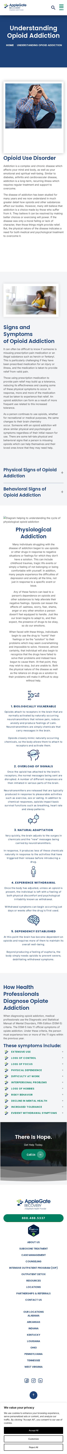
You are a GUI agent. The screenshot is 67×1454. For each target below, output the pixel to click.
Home (10, 45)
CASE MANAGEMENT (33, 1255)
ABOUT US (33, 1242)
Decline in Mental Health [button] (29, 1101)
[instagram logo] (33, 1380)
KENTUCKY (33, 1335)
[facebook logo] (26, 1380)
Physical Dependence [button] (26, 1070)
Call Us (31, 1154)
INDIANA (33, 1328)
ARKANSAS (33, 1322)
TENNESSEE (33, 1360)
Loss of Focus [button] (22, 1064)
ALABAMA (33, 1315)
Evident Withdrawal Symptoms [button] (34, 1113)
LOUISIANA (33, 1341)
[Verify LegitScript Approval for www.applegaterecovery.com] (33, 1236)
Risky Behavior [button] (22, 1095)
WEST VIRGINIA (33, 1367)
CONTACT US (33, 1300)
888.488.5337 (33, 1218)
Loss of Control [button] (23, 1058)
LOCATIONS (33, 1287)
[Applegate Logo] (33, 1205)
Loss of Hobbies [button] (22, 1088)
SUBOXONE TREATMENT (33, 1248)
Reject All (33, 1447)
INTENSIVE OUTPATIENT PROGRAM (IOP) (33, 1268)
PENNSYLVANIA (33, 1354)
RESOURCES (33, 1280)
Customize (33, 1439)
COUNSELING (33, 1261)
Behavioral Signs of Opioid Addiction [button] (24, 492)
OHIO (33, 1347)
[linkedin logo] (40, 1380)
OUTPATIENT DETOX (33, 1274)
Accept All (33, 1430)
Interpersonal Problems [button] (29, 1082)
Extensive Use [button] (21, 1052)
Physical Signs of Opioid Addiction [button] (30, 473)
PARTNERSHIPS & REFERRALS (33, 1293)
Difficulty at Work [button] (25, 1076)
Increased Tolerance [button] (26, 1107)
